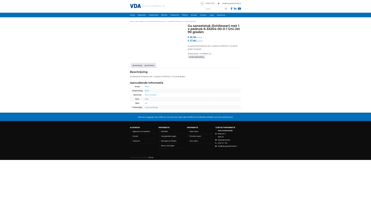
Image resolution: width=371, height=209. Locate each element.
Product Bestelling (196, 57)
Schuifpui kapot (195, 136)
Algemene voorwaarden (141, 131)
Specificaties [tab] (149, 65)
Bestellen (164, 131)
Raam (147, 86)
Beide (147, 91)
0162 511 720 (222, 143)
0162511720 (210, 3)
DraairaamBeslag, (151, 107)
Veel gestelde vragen (168, 136)
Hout (146, 95)
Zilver (147, 99)
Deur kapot (194, 141)
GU (210, 54)
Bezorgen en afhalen (168, 141)
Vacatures (136, 141)
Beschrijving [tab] (137, 65)
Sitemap (150, 157)
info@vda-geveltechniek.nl (231, 3)
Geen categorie (140, 21)
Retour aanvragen (167, 146)
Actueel (135, 136)
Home (132, 21)
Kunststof (152, 95)
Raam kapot (194, 131)
